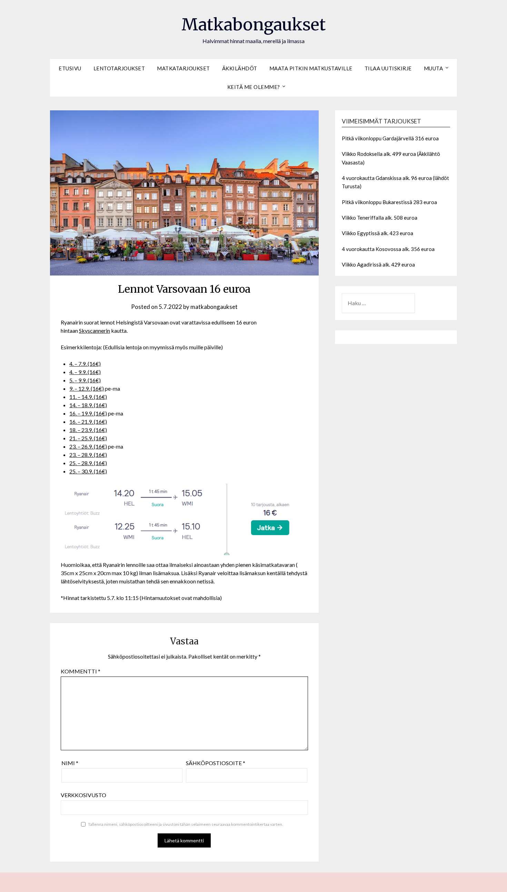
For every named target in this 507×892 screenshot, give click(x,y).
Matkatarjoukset (183, 68)
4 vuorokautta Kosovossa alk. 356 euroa (388, 249)
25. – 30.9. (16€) (88, 471)
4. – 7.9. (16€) (85, 363)
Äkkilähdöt (239, 68)
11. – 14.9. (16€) (88, 396)
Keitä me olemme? (253, 87)
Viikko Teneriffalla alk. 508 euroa (379, 217)
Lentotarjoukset (119, 68)
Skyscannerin (94, 330)
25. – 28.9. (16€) (88, 463)
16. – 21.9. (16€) (88, 421)
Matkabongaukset (253, 24)
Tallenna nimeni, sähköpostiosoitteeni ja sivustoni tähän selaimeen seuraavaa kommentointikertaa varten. (185, 824)
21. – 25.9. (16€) (88, 438)
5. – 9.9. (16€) (85, 380)
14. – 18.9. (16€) (88, 405)
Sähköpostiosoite (215, 763)
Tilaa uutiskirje (388, 68)
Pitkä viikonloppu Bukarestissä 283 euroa (389, 202)
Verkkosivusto (83, 795)
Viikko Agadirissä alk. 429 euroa (378, 264)
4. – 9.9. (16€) (85, 372)
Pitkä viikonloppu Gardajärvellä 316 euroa (390, 138)
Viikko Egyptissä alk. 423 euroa (377, 233)
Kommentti (80, 671)
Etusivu (70, 68)
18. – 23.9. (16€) (88, 430)
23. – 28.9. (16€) (88, 454)
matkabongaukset (214, 306)
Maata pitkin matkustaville (310, 68)
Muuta (433, 68)
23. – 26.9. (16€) (88, 446)
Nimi (69, 763)
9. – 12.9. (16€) (86, 388)
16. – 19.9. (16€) (88, 413)
